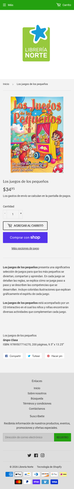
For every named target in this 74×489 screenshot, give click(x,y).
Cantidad (8, 206)
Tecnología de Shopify (49, 466)
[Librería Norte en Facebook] (36, 456)
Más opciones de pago (25, 248)
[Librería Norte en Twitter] (29, 456)
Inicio (6, 84)
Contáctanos (37, 408)
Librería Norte (25, 466)
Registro (62, 437)
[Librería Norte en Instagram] (43, 456)
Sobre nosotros (37, 393)
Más (10, 5)
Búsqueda (37, 398)
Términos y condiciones (37, 403)
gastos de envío (17, 195)
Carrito (66, 5)
